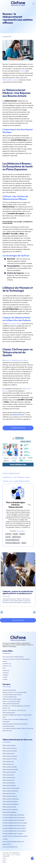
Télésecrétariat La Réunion (10, 809)
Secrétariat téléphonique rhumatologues (14, 831)
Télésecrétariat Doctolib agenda (12, 699)
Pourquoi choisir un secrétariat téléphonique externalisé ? (15, 720)
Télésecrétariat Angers (9, 745)
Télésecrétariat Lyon (8, 764)
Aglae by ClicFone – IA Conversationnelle (14, 692)
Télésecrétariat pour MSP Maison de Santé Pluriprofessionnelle (15, 725)
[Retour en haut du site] (32, 858)
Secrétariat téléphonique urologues (13, 833)
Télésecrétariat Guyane (9, 807)
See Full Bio (20, 531)
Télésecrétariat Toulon (9, 793)
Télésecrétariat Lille (8, 761)
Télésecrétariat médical (9, 690)
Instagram (5, 675)
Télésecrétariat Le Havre (10, 759)
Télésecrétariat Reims (9, 783)
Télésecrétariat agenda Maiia (11, 703)
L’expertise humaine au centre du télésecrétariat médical (16, 660)
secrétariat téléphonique (10, 697)
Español (4, 860)
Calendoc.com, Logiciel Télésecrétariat (16, 481)
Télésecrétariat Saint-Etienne (11, 788)
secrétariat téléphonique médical (12, 694)
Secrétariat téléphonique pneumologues (14, 828)
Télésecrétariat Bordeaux (10, 751)
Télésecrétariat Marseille (10, 767)
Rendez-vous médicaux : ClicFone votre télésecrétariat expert (14, 711)
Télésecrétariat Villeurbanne (11, 799)
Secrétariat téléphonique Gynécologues (14, 825)
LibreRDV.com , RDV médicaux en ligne (16, 477)
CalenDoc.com (7, 666)
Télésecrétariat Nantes (9, 772)
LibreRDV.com (7, 663)
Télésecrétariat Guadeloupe (11, 804)
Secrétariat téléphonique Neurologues (14, 820)
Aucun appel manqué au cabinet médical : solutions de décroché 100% (18, 729)
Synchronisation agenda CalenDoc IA (13, 841)
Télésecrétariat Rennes (9, 785)
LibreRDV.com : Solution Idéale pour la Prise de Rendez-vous (16, 707)
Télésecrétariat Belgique (10, 812)
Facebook (6, 672)
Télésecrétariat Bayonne (10, 748)
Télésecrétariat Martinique (10, 801)
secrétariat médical (15, 324)
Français (4, 858)
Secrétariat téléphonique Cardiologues (14, 817)
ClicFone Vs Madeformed (10, 847)
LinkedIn (5, 677)
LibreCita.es (6, 670)
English (4, 862)
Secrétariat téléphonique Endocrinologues (15, 823)
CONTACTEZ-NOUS (18, 428)
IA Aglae (5, 839)
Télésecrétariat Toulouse (10, 796)
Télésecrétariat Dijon (8, 753)
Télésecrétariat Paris (8, 780)
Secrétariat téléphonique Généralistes (13, 815)
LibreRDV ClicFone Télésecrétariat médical (15, 836)
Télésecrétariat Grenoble (10, 756)
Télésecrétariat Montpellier (10, 769)
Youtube (5, 679)
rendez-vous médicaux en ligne (11, 701)
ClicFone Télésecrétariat (11, 473)
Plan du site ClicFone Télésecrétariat (13, 657)
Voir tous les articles (18, 620)
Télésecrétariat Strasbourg (10, 791)
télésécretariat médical (11, 80)
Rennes (22, 71)
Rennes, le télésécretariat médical (16, 360)
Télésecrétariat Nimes (9, 777)
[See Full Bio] (25, 531)
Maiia (4, 668)
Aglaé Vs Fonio (7, 844)
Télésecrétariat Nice (8, 775)
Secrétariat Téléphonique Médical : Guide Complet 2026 (17, 716)
